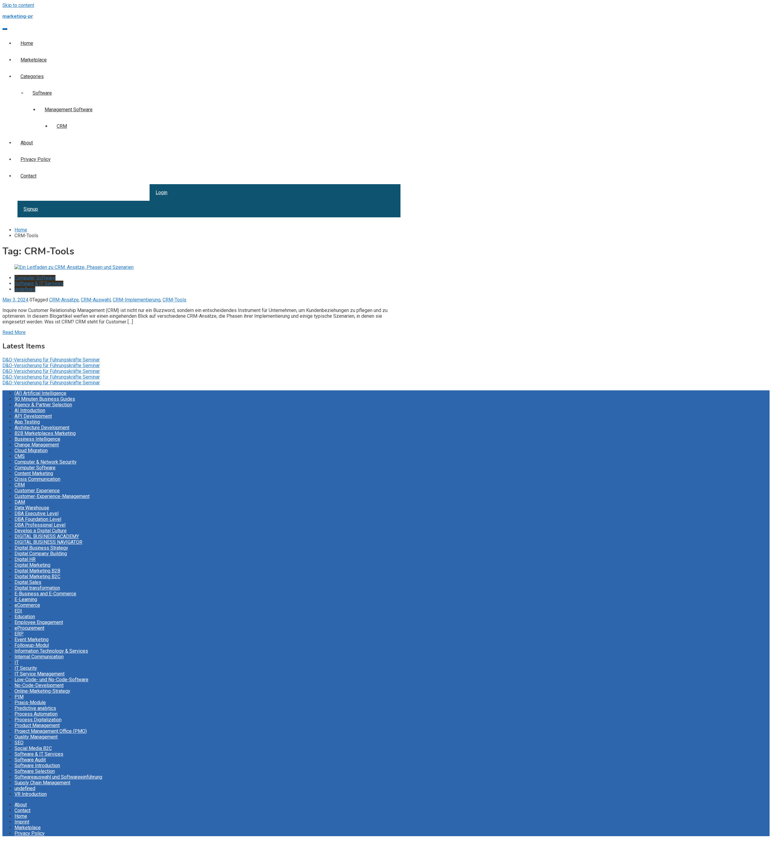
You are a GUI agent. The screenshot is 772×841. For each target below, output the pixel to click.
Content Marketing (33, 473)
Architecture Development (41, 427)
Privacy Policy (36, 159)
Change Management (36, 445)
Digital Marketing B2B (37, 571)
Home (27, 43)
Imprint (21, 822)
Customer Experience (37, 490)
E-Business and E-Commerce (45, 594)
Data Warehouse (31, 508)
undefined (24, 289)
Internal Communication (39, 657)
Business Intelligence (37, 439)
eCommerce (27, 605)
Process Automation (36, 714)
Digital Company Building (40, 553)
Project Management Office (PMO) (50, 731)
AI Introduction (29, 410)
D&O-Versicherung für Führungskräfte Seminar (51, 360)
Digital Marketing (32, 565)
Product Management (37, 725)
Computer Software (34, 278)
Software (42, 93)
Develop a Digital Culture (40, 531)
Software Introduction (37, 765)
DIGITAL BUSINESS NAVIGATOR (48, 542)
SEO (19, 742)
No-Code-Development (39, 685)
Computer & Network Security (45, 462)
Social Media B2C (33, 748)
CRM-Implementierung (136, 300)
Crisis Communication (37, 479)
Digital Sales (27, 582)
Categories (32, 76)
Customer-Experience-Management (52, 496)
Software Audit (30, 760)
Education (24, 616)
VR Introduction (30, 794)
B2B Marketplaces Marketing (45, 433)
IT (16, 662)
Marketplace (34, 60)
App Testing (27, 422)
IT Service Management (39, 674)
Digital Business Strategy (41, 548)
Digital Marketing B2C (37, 576)
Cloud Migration (31, 450)
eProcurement (29, 628)
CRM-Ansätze (64, 300)
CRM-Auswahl (96, 300)
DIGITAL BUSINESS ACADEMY (46, 536)
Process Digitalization (38, 720)
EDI (18, 611)
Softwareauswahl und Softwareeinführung (58, 777)
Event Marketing (31, 639)
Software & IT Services (38, 283)
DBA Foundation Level (37, 519)
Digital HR (25, 559)
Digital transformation (37, 588)
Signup (31, 209)
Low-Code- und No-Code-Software (51, 679)
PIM (19, 697)
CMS (19, 456)
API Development (33, 416)
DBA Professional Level (39, 525)
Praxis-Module (30, 702)
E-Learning (25, 599)
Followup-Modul (31, 645)
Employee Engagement (38, 622)
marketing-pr (17, 16)
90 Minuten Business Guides (44, 399)
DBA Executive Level (36, 513)
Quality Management (36, 737)
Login (161, 192)
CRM (62, 126)
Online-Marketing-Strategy (42, 691)
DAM (19, 502)
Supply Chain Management (42, 783)
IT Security (25, 668)
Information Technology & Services (51, 651)
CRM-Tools (174, 300)
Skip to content (18, 5)
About (27, 143)
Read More (14, 332)
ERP (19, 634)
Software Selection (34, 771)
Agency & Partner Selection (43, 405)
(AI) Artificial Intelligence (40, 393)
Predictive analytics (35, 708)
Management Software (69, 109)
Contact (28, 176)
